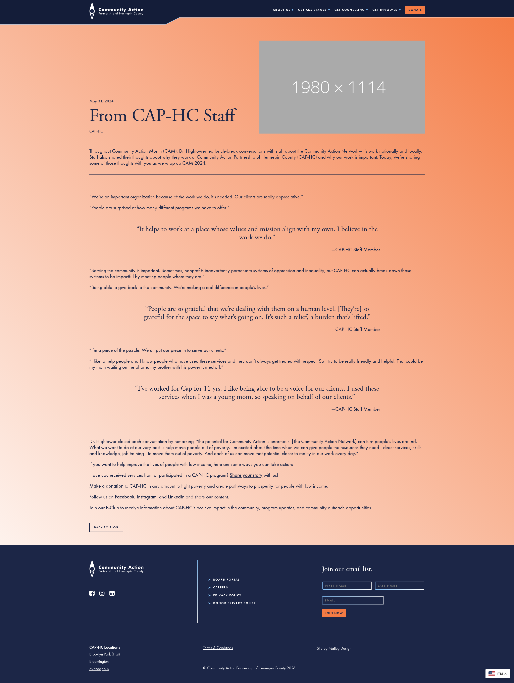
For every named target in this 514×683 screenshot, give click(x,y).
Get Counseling (350, 9)
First (324, 591)
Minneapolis (99, 668)
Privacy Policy (227, 595)
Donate (415, 10)
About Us (282, 9)
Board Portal (226, 579)
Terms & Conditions (218, 647)
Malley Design (339, 648)
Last (376, 591)
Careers (220, 587)
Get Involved (385, 9)
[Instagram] (101, 593)
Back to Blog (106, 527)
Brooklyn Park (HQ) (104, 654)
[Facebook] (91, 593)
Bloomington (99, 661)
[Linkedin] (111, 593)
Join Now (334, 613)
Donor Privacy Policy (234, 603)
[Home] (116, 13)
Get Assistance (312, 9)
